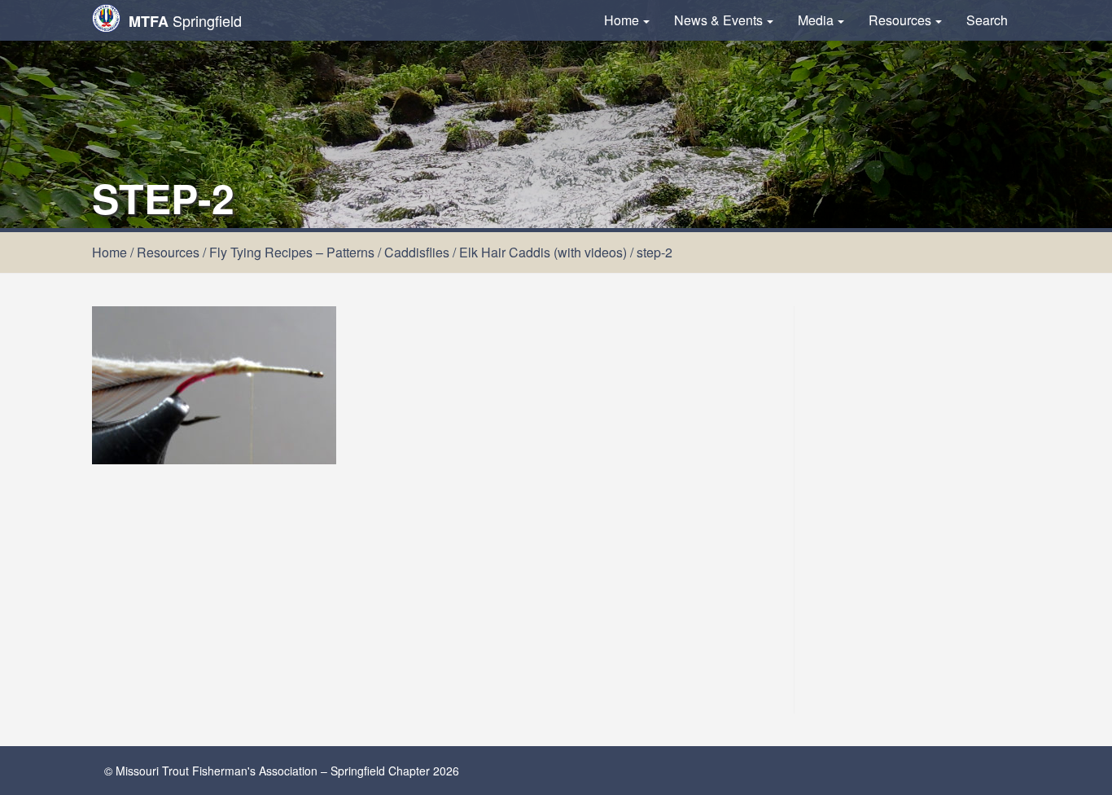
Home (621, 20)
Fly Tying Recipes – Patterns (291, 252)
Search (987, 20)
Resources (900, 20)
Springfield (185, 21)
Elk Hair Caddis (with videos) (543, 252)
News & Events (718, 20)
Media (816, 20)
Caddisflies (416, 252)
